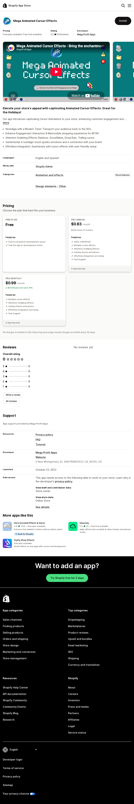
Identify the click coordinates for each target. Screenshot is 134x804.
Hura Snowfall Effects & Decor (29, 523)
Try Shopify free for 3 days (67, 577)
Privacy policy (44, 434)
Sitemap (8, 785)
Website (41, 457)
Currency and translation (84, 664)
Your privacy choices (16, 793)
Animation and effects (49, 175)
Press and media (78, 706)
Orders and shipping (15, 638)
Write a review (13, 395)
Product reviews (78, 632)
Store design (11, 645)
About (71, 687)
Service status (77, 732)
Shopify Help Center (15, 687)
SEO (70, 651)
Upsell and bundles (80, 638)
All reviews (11, 401)
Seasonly (84, 523)
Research (9, 719)
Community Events (14, 706)
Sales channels (12, 619)
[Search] (123, 5)
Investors (74, 700)
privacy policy (63, 481)
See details (43, 507)
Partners (73, 713)
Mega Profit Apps (86, 34)
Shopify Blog (10, 713)
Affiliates (73, 719)
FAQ (38, 439)
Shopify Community (15, 700)
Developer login (12, 759)
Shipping (73, 658)
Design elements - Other (51, 186)
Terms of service (13, 768)
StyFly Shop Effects (24, 540)
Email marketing (78, 645)
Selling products (13, 632)
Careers (73, 693)
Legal (71, 726)
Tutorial (40, 444)
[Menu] (129, 5)
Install (123, 20)
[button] (34, 529)
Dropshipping (76, 619)
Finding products (13, 626)
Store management (15, 658)
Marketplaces (76, 626)
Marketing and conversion (19, 651)
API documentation (14, 693)
